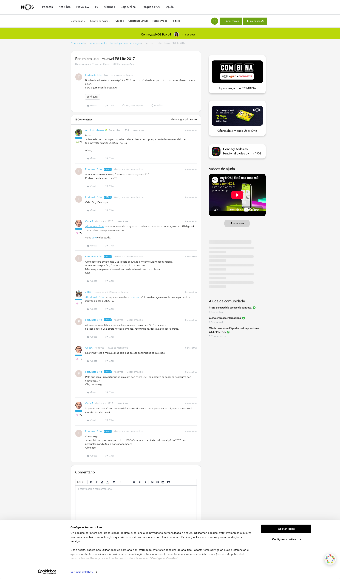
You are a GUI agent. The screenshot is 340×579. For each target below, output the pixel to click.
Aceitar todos (286, 528)
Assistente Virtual (138, 21)
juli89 (88, 292)
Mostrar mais (237, 223)
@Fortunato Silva (94, 226)
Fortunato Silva (93, 75)
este (94, 237)
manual (135, 297)
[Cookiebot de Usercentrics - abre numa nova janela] (47, 572)
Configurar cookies (284, 539)
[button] (231, 21)
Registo (176, 21)
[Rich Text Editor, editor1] (136, 503)
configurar (92, 97)
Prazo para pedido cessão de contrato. (230, 308)
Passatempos (159, 21)
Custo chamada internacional (225, 318)
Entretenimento (98, 43)
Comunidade (78, 43)
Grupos (119, 21)
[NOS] (27, 7)
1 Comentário (216, 312)
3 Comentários (217, 336)
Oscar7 (89, 221)
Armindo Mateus (94, 130)
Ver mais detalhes (81, 572)
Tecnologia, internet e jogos (125, 43)
